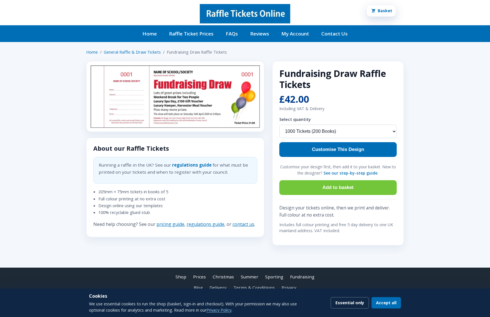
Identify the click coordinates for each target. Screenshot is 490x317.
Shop (181, 277)
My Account (295, 33)
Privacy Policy (218, 310)
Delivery (218, 287)
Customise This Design (338, 149)
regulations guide (192, 165)
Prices (199, 277)
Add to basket (338, 187)
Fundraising (302, 277)
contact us (243, 224)
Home (149, 33)
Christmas (223, 277)
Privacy (289, 287)
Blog (198, 287)
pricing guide (170, 224)
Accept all (386, 302)
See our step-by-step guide (350, 173)
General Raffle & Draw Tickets (132, 52)
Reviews (259, 33)
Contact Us (334, 33)
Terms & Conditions (254, 287)
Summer (249, 277)
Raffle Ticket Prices (191, 33)
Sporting (274, 277)
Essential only (349, 302)
